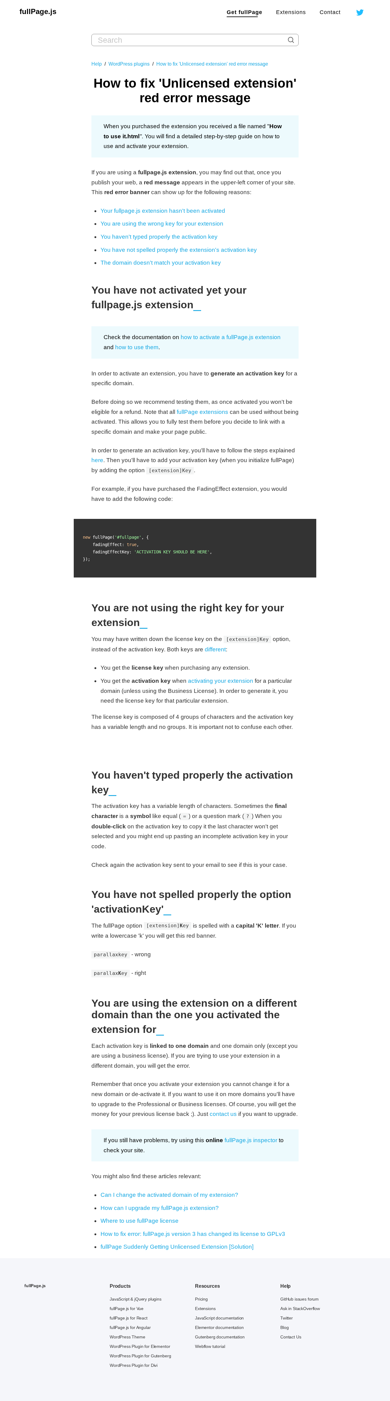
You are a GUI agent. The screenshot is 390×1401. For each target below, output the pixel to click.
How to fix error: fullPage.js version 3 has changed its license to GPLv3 (193, 1234)
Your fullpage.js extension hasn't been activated (163, 211)
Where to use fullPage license (140, 1221)
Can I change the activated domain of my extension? (169, 1195)
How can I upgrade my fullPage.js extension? (160, 1208)
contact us (223, 1114)
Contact (330, 12)
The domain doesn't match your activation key (161, 262)
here (97, 460)
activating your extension (220, 681)
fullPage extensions (202, 412)
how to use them (136, 347)
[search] (291, 40)
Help (96, 64)
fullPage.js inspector (251, 1140)
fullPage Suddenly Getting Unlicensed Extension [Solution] (177, 1247)
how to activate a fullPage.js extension (231, 337)
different (215, 649)
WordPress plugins (129, 64)
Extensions (291, 12)
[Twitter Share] (360, 15)
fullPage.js (38, 11)
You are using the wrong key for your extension (162, 223)
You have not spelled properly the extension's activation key (179, 250)
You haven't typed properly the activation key (159, 237)
